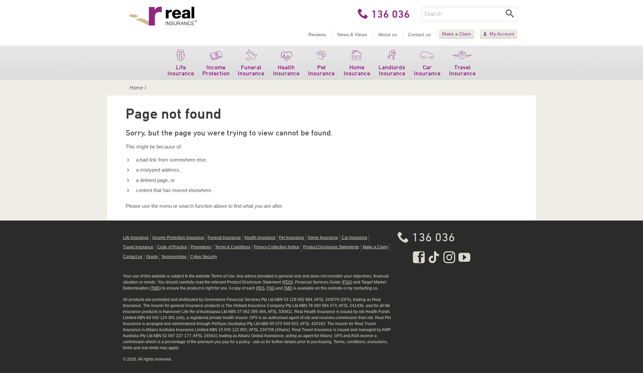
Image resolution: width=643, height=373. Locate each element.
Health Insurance (286, 70)
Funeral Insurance (251, 70)
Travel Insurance (462, 70)
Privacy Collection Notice (276, 247)
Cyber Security (203, 256)
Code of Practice (172, 247)
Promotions (201, 247)
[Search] (510, 14)
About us (387, 34)
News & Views (352, 34)
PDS (287, 282)
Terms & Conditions (233, 247)
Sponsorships (174, 256)
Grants (152, 256)
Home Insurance (357, 70)
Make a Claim (456, 34)
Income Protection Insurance (178, 237)
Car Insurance (427, 70)
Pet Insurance (321, 70)
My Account (502, 34)
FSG (347, 282)
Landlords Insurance (391, 70)
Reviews (317, 34)
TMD (155, 288)
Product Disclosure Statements (331, 247)
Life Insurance (180, 70)
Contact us (419, 34)
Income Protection (216, 70)
